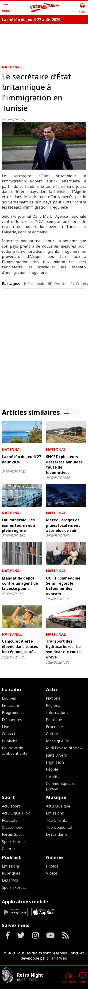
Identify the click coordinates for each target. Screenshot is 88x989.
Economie (54, 726)
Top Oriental (57, 820)
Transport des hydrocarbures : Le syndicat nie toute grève (63, 649)
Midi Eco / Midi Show (64, 748)
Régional (53, 705)
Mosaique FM (58, 741)
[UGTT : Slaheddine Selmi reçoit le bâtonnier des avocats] (66, 553)
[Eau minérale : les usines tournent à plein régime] (22, 495)
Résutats (9, 820)
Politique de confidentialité (14, 750)
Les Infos (10, 880)
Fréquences (12, 719)
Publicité (10, 741)
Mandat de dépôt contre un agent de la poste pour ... (20, 583)
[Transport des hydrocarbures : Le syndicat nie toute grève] (66, 616)
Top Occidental (59, 827)
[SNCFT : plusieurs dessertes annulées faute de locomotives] (66, 432)
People (52, 769)
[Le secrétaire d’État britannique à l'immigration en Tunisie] (44, 146)
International (58, 712)
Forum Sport (13, 834)
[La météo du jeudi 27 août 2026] (22, 432)
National (12, 67)
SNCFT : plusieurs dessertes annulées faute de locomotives (64, 464)
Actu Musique (58, 806)
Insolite (53, 776)
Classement (12, 827)
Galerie (8, 848)
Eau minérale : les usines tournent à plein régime (18, 525)
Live (5, 726)
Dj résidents (57, 834)
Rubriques (11, 873)
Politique (54, 719)
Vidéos (52, 873)
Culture (52, 733)
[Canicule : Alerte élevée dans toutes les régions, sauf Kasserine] (22, 616)
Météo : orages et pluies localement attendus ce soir (63, 525)
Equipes (9, 698)
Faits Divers (56, 755)
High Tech (55, 762)
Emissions (11, 705)
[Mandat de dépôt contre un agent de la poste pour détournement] (22, 553)
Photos (52, 866)
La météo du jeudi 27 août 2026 (31, 19)
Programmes (13, 712)
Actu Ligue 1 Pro (16, 813)
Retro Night (30, 975)
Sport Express (14, 841)
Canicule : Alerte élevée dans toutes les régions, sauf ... (20, 646)
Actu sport (11, 806)
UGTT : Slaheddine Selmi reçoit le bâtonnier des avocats (63, 586)
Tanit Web (58, 958)
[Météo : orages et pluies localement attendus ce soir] (66, 495)
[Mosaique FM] (44, 8)
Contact (8, 733)
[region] (44, 344)
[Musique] (7, 975)
